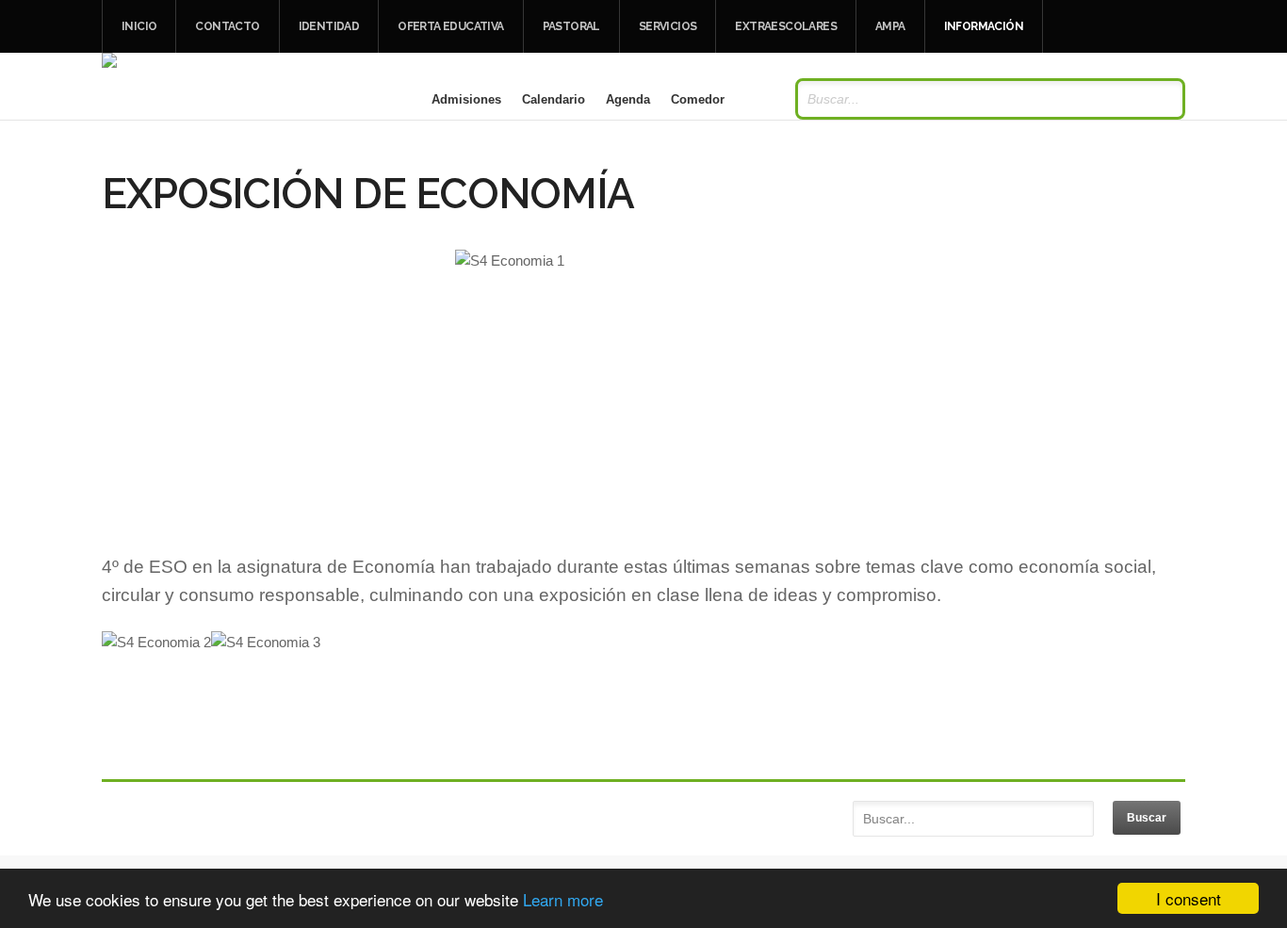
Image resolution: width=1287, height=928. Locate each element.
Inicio (139, 26)
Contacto (227, 26)
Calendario (553, 99)
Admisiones (466, 99)
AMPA (890, 26)
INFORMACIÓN (983, 26)
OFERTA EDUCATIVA (450, 26)
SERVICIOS (668, 26)
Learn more (563, 899)
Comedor (698, 99)
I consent (1188, 898)
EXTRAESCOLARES (786, 26)
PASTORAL (571, 26)
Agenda (628, 99)
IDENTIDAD (329, 26)
